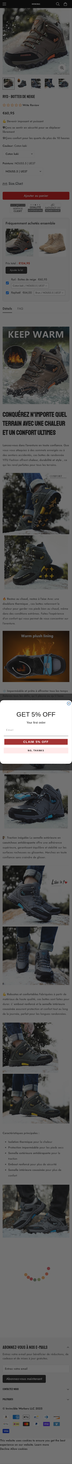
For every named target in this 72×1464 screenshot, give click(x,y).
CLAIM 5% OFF (36, 742)
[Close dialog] (69, 703)
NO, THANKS (36, 750)
